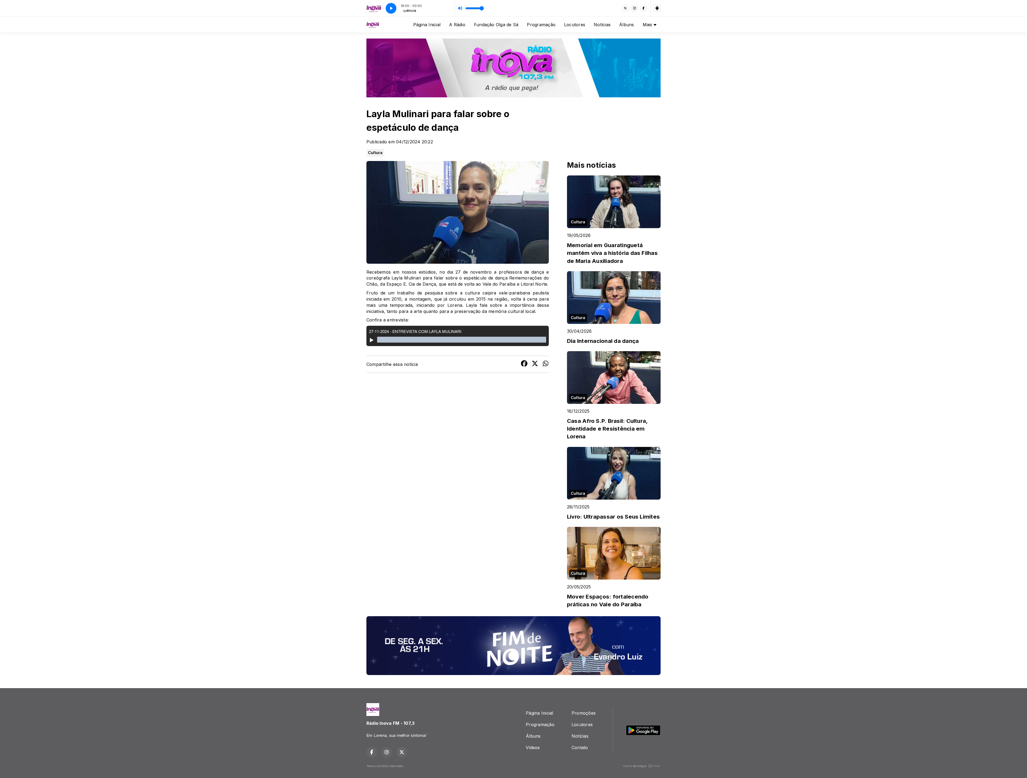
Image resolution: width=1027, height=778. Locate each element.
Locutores (574, 24)
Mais (648, 24)
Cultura (375, 152)
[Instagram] (634, 8)
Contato (580, 747)
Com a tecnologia (634, 766)
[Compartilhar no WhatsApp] (545, 364)
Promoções (584, 713)
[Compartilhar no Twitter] (535, 364)
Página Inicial (426, 24)
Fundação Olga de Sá (496, 24)
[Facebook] (643, 8)
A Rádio (457, 24)
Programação (541, 24)
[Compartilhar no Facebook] (524, 364)
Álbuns (626, 24)
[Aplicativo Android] (657, 8)
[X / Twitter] (625, 8)
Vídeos (533, 747)
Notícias (602, 24)
